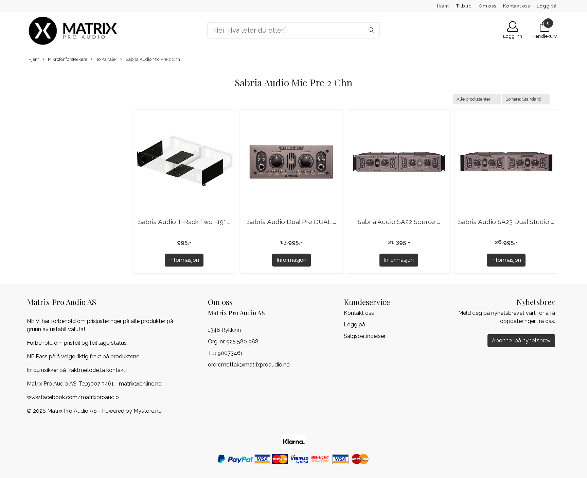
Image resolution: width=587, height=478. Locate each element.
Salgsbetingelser (365, 336)
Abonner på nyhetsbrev (521, 340)
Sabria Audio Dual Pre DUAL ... (291, 221)
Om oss (487, 5)
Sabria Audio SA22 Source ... (399, 221)
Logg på (547, 5)
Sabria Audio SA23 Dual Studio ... (506, 221)
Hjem (443, 5)
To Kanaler (106, 59)
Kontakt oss (516, 5)
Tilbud (464, 5)
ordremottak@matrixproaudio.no (249, 364)
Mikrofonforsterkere (67, 59)
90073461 (230, 353)
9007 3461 (100, 383)
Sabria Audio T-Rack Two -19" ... (184, 221)
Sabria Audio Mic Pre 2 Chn (152, 59)
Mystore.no (148, 411)
